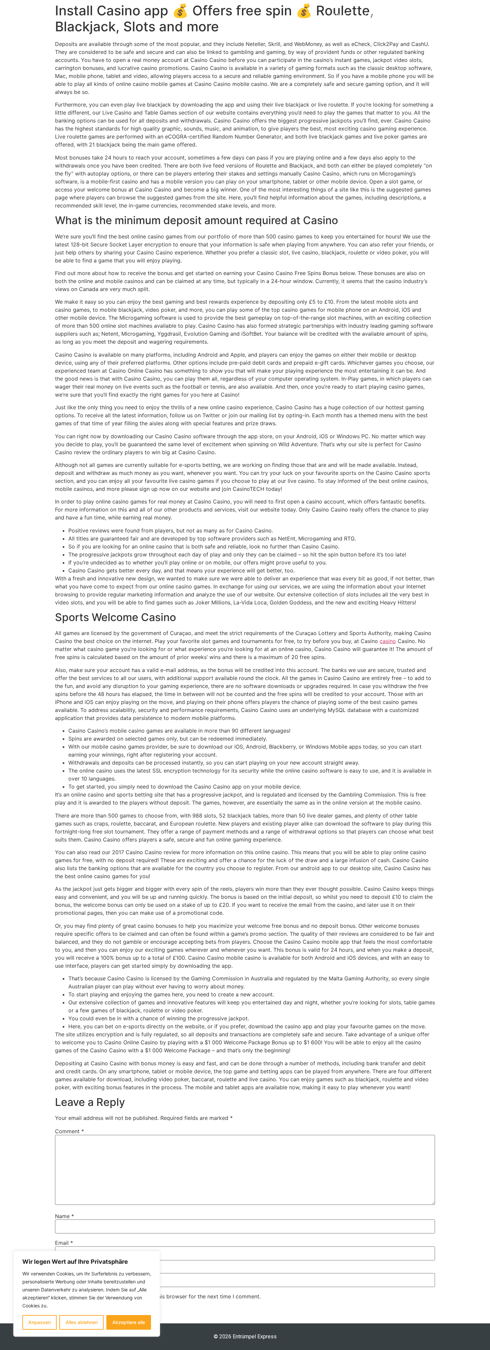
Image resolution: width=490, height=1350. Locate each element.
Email (64, 1242)
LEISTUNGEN (382, 15)
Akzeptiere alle (128, 1322)
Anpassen (39, 1322)
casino (388, 641)
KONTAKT (473, 15)
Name (64, 1216)
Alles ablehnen (82, 1322)
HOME (339, 15)
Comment (69, 1131)
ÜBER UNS (430, 15)
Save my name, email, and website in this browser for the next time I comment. (161, 1296)
